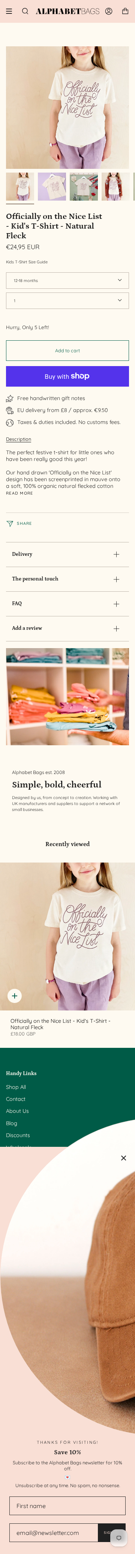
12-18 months (26, 280)
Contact (16, 1099)
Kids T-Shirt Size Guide (27, 261)
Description (18, 439)
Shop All (16, 1087)
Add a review (27, 628)
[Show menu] (11, 11)
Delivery (22, 554)
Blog (11, 1123)
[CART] (125, 11)
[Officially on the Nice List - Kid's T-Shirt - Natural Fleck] (67, 936)
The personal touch (35, 579)
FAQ (17, 604)
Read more (19, 493)
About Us (17, 1111)
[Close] (124, 1158)
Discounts (18, 1135)
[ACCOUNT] (108, 11)
